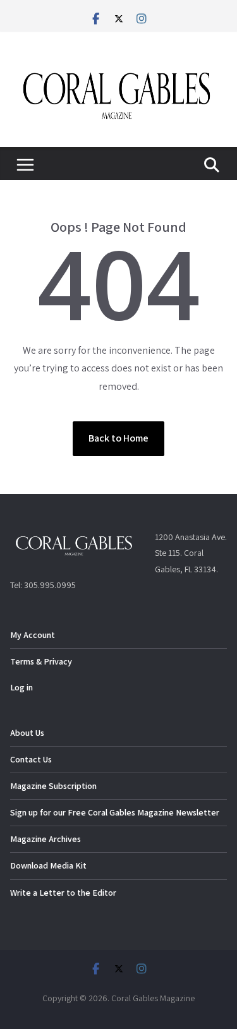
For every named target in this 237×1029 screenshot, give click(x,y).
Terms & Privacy (41, 661)
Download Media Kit (48, 865)
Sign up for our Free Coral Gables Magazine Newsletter (114, 812)
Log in (21, 687)
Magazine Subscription (53, 785)
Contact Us (31, 759)
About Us (27, 732)
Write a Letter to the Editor (63, 892)
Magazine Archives (45, 839)
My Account (32, 635)
